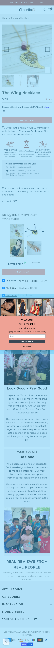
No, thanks (27, 346)
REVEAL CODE (27, 341)
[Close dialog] (52, 300)
